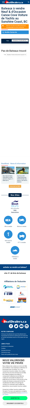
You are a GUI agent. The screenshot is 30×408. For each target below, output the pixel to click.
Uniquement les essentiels (15, 403)
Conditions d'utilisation (7, 346)
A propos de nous (5, 350)
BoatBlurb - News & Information (13, 164)
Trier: (8, 41)
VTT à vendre (22, 242)
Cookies (3, 348)
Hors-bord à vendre (8, 241)
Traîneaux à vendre (15, 257)
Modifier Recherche (10, 32)
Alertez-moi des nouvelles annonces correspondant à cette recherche (16, 26)
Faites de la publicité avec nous (9, 354)
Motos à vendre (21, 226)
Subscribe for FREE (15, 186)
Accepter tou (15, 398)
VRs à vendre (8, 226)
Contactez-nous (5, 352)
